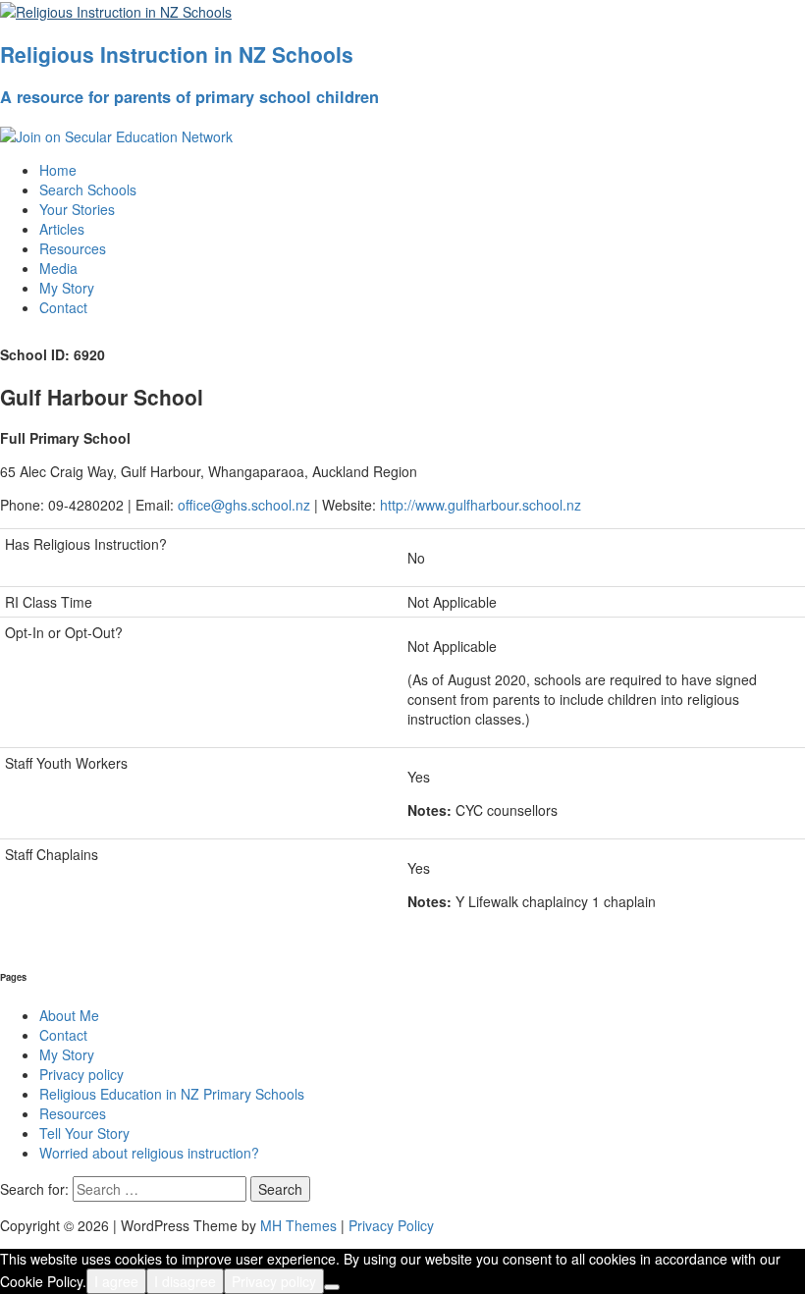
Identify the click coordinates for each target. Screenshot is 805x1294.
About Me (69, 1015)
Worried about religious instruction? (149, 1152)
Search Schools (87, 189)
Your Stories (77, 209)
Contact (63, 307)
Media (58, 268)
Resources (72, 248)
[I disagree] (332, 1287)
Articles (61, 229)
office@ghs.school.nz (244, 504)
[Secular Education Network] (116, 134)
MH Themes (298, 1225)
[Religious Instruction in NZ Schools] (116, 10)
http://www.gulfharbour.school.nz (480, 504)
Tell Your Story (84, 1133)
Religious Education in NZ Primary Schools (171, 1094)
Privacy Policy (391, 1225)
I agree (116, 1281)
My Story (66, 287)
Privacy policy (81, 1074)
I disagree (185, 1281)
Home (58, 170)
